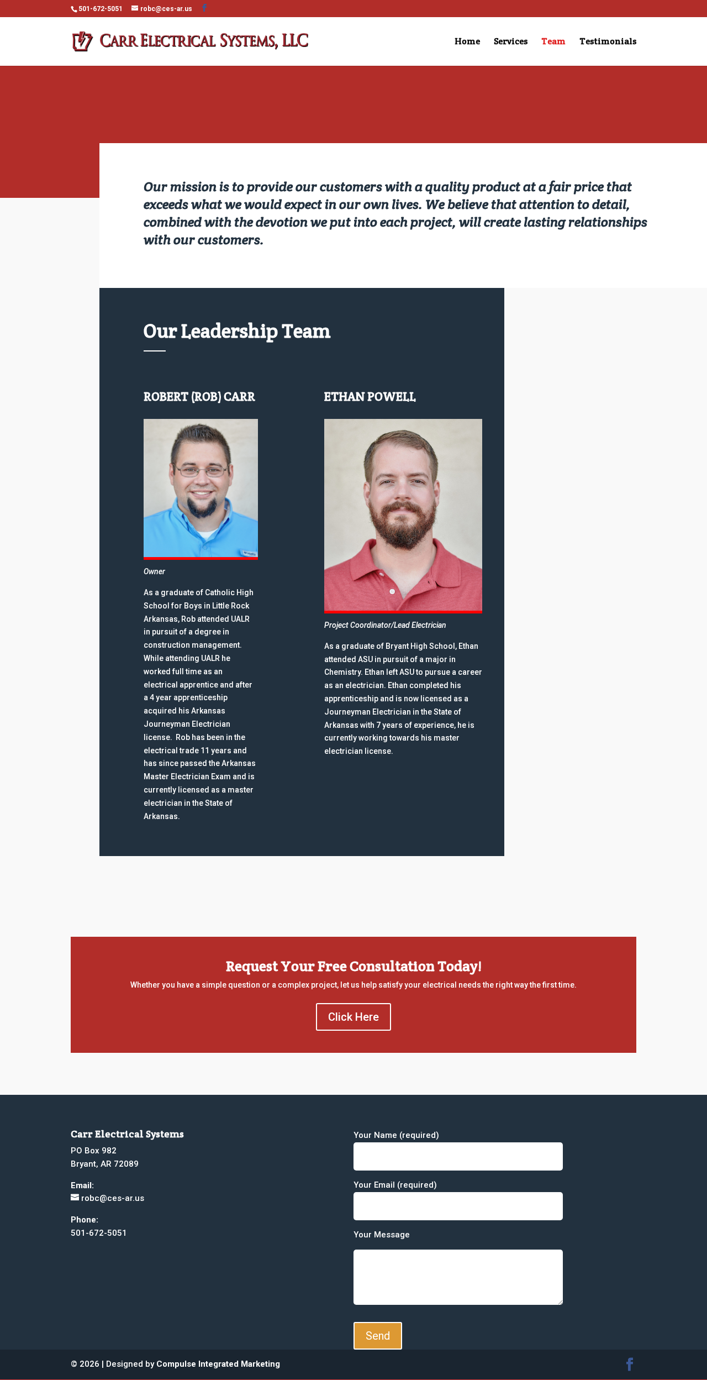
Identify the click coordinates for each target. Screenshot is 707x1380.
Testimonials (607, 42)
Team (553, 42)
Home (467, 42)
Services (510, 42)
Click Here (353, 1017)
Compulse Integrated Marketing (218, 1364)
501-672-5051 (100, 9)
